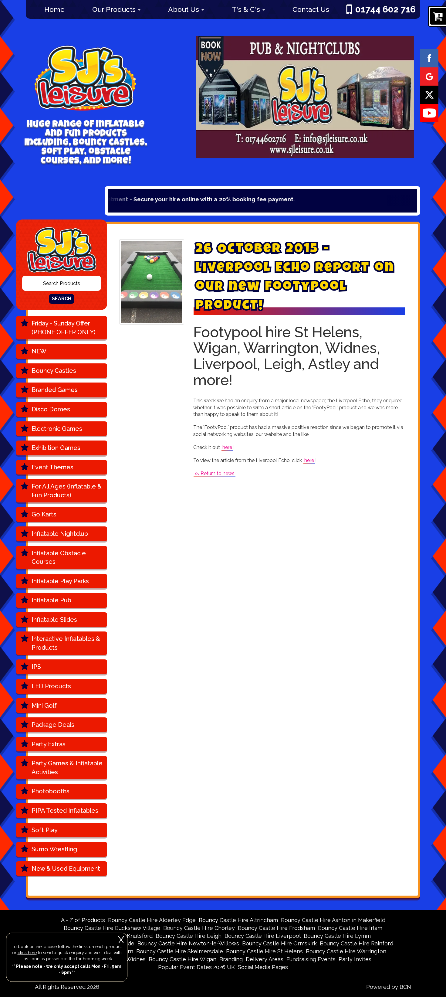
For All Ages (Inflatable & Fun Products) (67, 491)
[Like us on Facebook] (429, 58)
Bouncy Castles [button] (54, 370)
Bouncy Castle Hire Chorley (199, 928)
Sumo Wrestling (54, 849)
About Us (184, 9)
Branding (231, 959)
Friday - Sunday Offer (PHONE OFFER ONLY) (64, 328)
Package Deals (53, 724)
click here (27, 952)
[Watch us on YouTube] (429, 112)
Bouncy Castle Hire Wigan (182, 959)
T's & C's (247, 9)
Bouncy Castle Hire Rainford (356, 943)
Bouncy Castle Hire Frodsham (276, 928)
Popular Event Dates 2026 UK (196, 967)
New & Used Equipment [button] (66, 868)
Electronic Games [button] (57, 428)
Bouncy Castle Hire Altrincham (238, 920)
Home (54, 9)
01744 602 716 (385, 9)
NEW (39, 351)
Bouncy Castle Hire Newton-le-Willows (188, 943)
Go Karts (44, 514)
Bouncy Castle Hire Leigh (188, 936)
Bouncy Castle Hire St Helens (264, 951)
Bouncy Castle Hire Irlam (350, 928)
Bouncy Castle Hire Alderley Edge (152, 920)
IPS (36, 666)
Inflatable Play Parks (60, 581)
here (227, 447)
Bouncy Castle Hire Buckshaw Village (112, 928)
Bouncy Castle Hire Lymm (337, 936)
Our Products (114, 9)
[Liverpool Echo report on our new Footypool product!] (151, 282)
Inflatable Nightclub (60, 533)
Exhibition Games (56, 447)
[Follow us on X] (429, 94)
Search (61, 298)
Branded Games (55, 389)
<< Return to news (214, 473)
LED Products (51, 686)
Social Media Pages (263, 967)
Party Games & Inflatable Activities (67, 768)
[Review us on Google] (429, 76)
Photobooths (50, 791)
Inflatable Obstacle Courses (59, 558)
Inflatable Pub (51, 600)
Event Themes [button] (52, 467)
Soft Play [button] (45, 830)
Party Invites (355, 959)
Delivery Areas (264, 959)
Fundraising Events (311, 959)
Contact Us (310, 9)
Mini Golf (44, 705)
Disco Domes (51, 409)
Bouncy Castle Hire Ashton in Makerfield (333, 920)
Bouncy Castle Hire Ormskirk (279, 943)
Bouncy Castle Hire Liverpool (263, 936)
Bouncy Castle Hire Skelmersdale (179, 951)
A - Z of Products (83, 920)
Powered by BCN (388, 987)
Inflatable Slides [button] (54, 619)
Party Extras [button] (49, 744)
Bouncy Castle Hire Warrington (346, 951)
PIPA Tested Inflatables (65, 810)
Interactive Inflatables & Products (66, 643)
